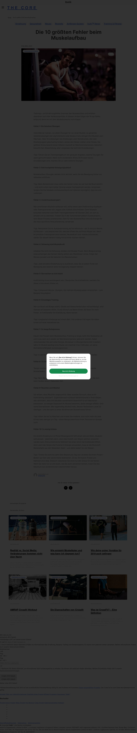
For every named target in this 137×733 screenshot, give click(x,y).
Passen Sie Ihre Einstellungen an (68, 376)
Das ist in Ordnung (68, 371)
